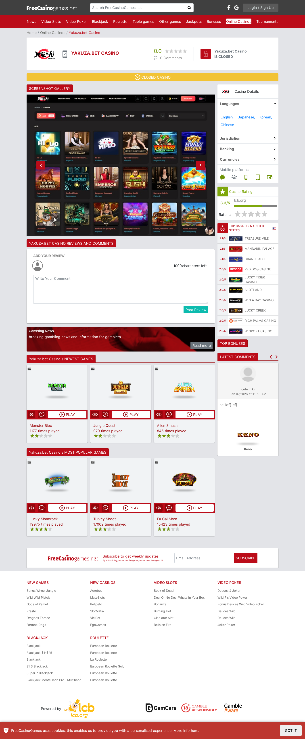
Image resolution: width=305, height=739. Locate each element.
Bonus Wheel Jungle (41, 590)
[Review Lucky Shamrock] (57, 480)
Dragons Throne (38, 618)
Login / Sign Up (260, 7)
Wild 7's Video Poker (232, 597)
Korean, (265, 117)
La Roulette (98, 659)
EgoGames (98, 625)
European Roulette (103, 646)
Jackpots (194, 21)
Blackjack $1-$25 (39, 653)
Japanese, (246, 117)
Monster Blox (41, 425)
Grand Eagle (255, 259)
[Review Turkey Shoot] (121, 480)
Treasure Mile (257, 238)
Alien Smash (167, 425)
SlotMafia (97, 611)
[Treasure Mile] (235, 238)
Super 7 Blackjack (40, 673)
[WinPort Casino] (235, 331)
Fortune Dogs (36, 625)
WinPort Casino (258, 331)
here (194, 730)
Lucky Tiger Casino (255, 279)
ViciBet (95, 618)
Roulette (120, 21)
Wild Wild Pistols (38, 597)
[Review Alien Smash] (184, 387)
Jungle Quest (104, 425)
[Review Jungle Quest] (121, 387)
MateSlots (97, 597)
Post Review (196, 309)
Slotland (253, 290)
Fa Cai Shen (167, 519)
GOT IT (291, 730)
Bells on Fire (162, 625)
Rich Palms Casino (260, 320)
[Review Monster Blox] (57, 387)
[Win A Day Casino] (235, 300)
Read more (201, 345)
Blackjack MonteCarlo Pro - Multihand (54, 680)
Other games (170, 21)
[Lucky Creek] (235, 310)
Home (32, 32)
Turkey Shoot (104, 519)
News (31, 21)
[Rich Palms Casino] (235, 321)
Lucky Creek (255, 310)
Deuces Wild (226, 611)
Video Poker (76, 21)
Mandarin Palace (259, 249)
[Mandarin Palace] (235, 249)
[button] (40, 165)
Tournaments (267, 21)
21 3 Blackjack (37, 666)
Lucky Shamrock (44, 519)
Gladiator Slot (163, 618)
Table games (143, 21)
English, (227, 117)
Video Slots (51, 21)
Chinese (227, 124)
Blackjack (100, 21)
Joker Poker (226, 625)
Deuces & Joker (228, 590)
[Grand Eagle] (235, 259)
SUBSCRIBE (245, 558)
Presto (31, 611)
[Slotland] (235, 290)
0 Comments (171, 58)
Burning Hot (162, 611)
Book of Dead (164, 590)
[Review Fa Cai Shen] (184, 480)
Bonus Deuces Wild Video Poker (240, 604)
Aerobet (96, 590)
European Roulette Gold (107, 666)
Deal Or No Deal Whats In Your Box (179, 597)
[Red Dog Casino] (235, 269)
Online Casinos (238, 21)
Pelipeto (96, 604)
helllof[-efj (228, 404)
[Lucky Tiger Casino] (235, 279)
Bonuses (214, 21)
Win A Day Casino (259, 300)
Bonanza (160, 604)
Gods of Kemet (37, 604)
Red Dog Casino (258, 269)
